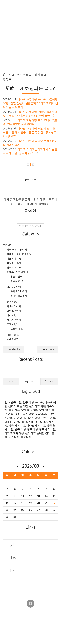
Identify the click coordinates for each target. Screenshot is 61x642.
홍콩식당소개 (17, 281)
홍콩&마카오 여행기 (17, 272)
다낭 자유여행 (14, 263)
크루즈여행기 (14, 311)
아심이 (8, 616)
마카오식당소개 (18, 296)
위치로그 (40, 74)
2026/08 (30, 466)
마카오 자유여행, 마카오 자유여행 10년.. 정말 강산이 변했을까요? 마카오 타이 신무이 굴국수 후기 (30, 103)
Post (20, 610)
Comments (47, 349)
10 (14, 496)
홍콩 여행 (28, 402)
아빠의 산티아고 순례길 (19, 254)
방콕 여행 (20, 429)
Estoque (9, 622)
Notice (11, 381)
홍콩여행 (26, 437)
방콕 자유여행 (14, 267)
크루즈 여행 (48, 418)
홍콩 (38, 422)
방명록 (7, 79)
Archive (49, 381)
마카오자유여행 (36, 425)
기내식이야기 (14, 306)
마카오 (39, 402)
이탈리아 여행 (14, 258)
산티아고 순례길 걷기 (38, 433)
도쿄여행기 (13, 324)
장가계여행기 (14, 320)
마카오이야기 (14, 287)
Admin (8, 610)
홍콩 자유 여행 (17, 410)
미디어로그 (24, 74)
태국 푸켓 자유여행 (17, 249)
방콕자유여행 (47, 429)
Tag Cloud (30, 381)
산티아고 (34, 406)
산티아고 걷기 (16, 418)
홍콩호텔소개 (17, 276)
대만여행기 (13, 315)
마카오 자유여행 (14, 433)
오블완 (8, 422)
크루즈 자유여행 (24, 414)
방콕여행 (32, 429)
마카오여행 (33, 418)
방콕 (16, 422)
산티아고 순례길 (18, 406)
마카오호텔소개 (18, 291)
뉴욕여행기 (13, 302)
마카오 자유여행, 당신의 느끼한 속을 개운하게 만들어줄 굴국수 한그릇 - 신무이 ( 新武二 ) (29, 132)
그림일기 (7, 245)
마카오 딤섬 (27, 422)
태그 (12, 74)
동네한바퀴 (13, 339)
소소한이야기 (17, 329)
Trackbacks (13, 349)
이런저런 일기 (14, 335)
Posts (31, 349)
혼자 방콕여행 (12, 402)
